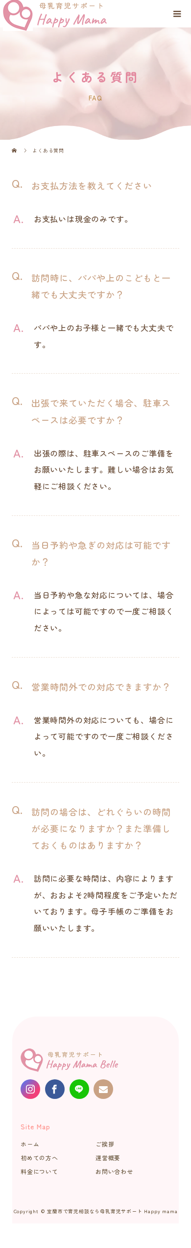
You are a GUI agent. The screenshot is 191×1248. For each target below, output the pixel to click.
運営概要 (108, 1157)
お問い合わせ (114, 1171)
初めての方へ (39, 1157)
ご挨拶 (105, 1144)
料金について (39, 1171)
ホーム (30, 1144)
